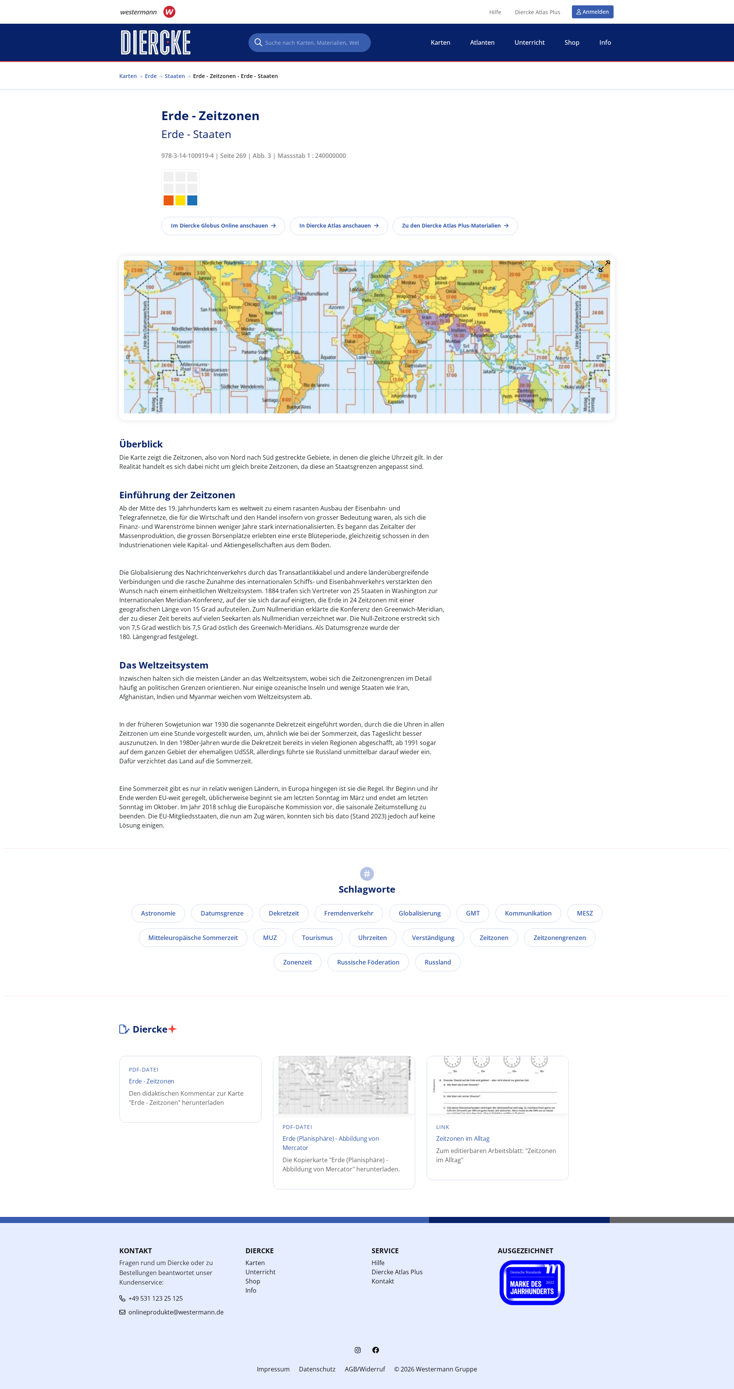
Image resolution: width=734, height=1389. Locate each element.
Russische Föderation (368, 962)
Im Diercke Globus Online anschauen (219, 225)
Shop (252, 1281)
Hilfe (495, 12)
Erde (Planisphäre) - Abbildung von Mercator (331, 1143)
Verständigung (433, 938)
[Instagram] (358, 1350)
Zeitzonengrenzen (560, 938)
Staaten (175, 76)
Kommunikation (528, 913)
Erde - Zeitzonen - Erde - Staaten (235, 76)
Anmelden (596, 11)
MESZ (585, 913)
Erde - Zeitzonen (151, 1081)
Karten (128, 76)
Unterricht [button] (530, 42)
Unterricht (260, 1272)
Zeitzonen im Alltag (462, 1138)
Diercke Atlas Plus (537, 12)
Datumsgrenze (222, 913)
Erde (151, 76)
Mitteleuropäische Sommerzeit (193, 938)
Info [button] (605, 42)
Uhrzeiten (372, 938)
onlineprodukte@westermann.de (176, 1312)
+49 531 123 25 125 (155, 1298)
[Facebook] (375, 1350)
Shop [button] (572, 42)
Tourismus (317, 938)
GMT (473, 913)
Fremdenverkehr (348, 913)
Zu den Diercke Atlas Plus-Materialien (451, 225)
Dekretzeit (284, 913)
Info (251, 1290)
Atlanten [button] (482, 42)
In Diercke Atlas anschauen (335, 225)
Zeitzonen (494, 938)
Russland (438, 962)
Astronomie (158, 913)
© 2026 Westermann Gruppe (435, 1369)
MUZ (270, 938)
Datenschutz (317, 1369)
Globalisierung (420, 913)
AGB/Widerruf (365, 1369)
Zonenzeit (297, 962)
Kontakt (383, 1281)
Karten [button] (440, 42)
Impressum (273, 1369)
